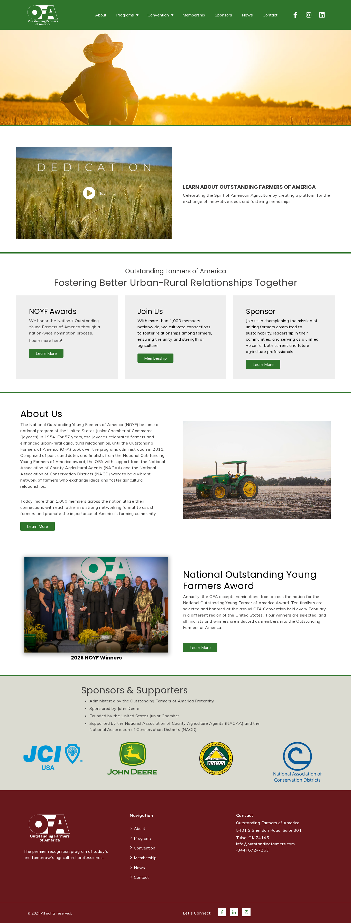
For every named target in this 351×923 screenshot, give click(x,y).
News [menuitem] (139, 867)
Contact (270, 14)
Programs (125, 14)
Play (101, 193)
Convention (158, 14)
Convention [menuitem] (144, 847)
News (247, 14)
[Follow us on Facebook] (295, 15)
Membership (193, 14)
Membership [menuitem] (145, 857)
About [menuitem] (139, 828)
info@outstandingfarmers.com (265, 843)
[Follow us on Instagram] (308, 15)
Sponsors (223, 14)
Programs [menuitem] (143, 838)
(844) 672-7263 (252, 850)
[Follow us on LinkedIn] (322, 15)
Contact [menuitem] (141, 877)
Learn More (46, 353)
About (100, 14)
